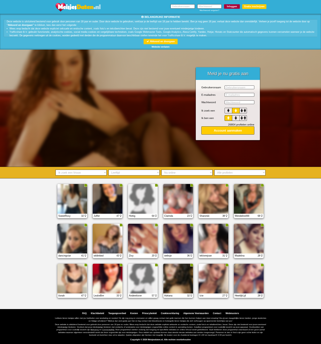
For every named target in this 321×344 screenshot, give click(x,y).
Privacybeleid (149, 313)
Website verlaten (160, 47)
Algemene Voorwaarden (196, 313)
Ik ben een (207, 118)
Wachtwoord (208, 102)
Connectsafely (108, 330)
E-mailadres (208, 94)
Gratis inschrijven (254, 6)
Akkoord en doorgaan (162, 41)
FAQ (84, 313)
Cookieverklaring (170, 313)
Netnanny (94, 330)
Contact (217, 313)
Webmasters (232, 313)
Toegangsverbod (117, 313)
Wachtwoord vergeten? (209, 10)
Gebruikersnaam (211, 87)
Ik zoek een (208, 110)
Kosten (134, 313)
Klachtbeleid (97, 313)
